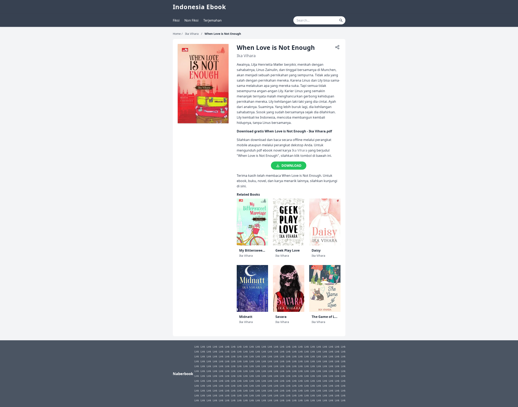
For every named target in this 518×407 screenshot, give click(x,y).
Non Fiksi (191, 20)
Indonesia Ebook (199, 7)
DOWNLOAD (291, 165)
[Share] (337, 47)
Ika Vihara (192, 34)
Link (196, 346)
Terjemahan (212, 20)
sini (243, 186)
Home (177, 34)
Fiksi (176, 20)
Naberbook (183, 373)
